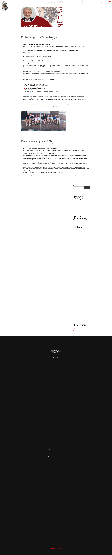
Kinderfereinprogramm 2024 (37, 141)
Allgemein (56, 106)
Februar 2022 (75, 280)
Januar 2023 (75, 268)
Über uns (79, 2)
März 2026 (75, 233)
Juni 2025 (75, 243)
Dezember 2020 (76, 300)
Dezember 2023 (76, 258)
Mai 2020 (75, 308)
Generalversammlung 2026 (78, 203)
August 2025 (75, 239)
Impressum (52, 548)
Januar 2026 (75, 235)
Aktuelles (72, 2)
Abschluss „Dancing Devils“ (78, 205)
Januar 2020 (75, 314)
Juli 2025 (75, 241)
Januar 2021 (75, 298)
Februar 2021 (75, 296)
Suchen (74, 185)
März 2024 (75, 254)
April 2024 (75, 252)
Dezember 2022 (76, 270)
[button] (24, 176)
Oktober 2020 (76, 302)
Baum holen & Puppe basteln (78, 207)
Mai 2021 (75, 294)
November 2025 (76, 237)
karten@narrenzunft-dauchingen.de (51, 47)
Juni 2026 (75, 229)
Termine (86, 2)
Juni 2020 (75, 306)
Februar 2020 (75, 312)
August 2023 (75, 260)
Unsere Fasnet (93, 2)
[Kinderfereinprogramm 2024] (43, 130)
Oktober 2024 (76, 249)
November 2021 (76, 286)
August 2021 (75, 292)
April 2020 (75, 310)
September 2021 (76, 290)
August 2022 (75, 276)
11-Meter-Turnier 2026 (77, 199)
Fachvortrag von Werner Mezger (39, 37)
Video (74, 330)
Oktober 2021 (76, 288)
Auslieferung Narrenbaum (78, 201)
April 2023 (75, 262)
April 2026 (75, 231)
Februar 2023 (75, 266)
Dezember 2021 (76, 284)
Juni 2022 (75, 278)
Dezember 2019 (76, 316)
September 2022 (76, 274)
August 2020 (75, 304)
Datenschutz (59, 548)
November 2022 (76, 272)
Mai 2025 (75, 245)
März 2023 (75, 264)
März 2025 (75, 247)
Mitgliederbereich (103, 2)
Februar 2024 (75, 256)
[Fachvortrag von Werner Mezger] (43, 26)
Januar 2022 (75, 282)
